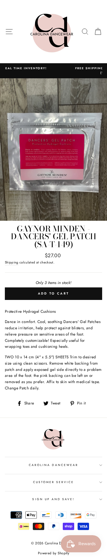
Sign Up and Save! (53, 499)
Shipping (12, 262)
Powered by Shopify (53, 553)
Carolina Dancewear (53, 465)
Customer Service (53, 482)
